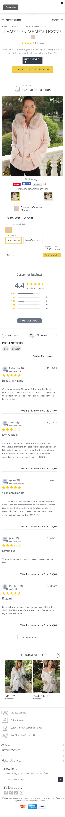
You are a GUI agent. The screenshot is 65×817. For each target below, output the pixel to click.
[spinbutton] (14, 255)
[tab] (32, 745)
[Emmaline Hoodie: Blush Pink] (15, 196)
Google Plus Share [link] (46, 184)
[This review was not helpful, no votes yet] (53, 410)
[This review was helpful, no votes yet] (48, 526)
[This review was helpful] (48, 410)
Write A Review (29, 320)
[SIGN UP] (60, 779)
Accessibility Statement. (39, 801)
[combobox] (45, 356)
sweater (16, 348)
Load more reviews (29, 637)
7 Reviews (39, 43)
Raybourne (40, 696)
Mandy (10, 696)
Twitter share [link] (37, 184)
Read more (40, 456)
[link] (17, 254)
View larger (33, 179)
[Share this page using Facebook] (26, 183)
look (6, 348)
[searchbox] (15, 335)
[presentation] (8, 230)
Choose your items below (30, 69)
